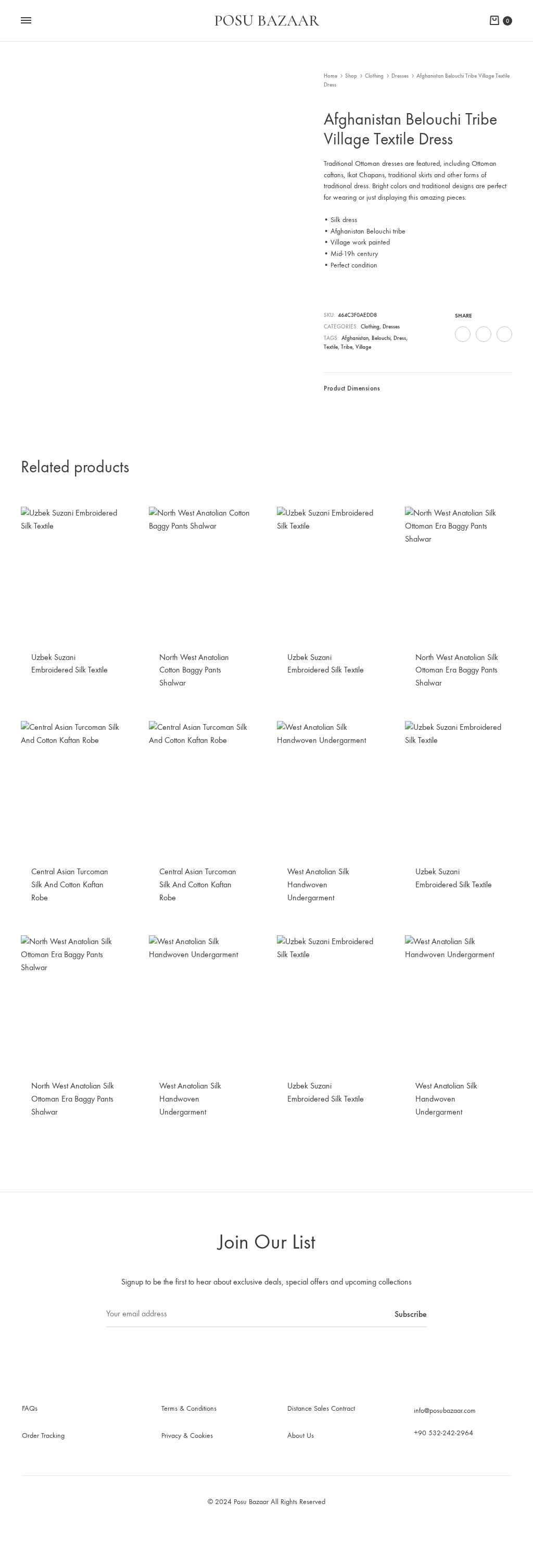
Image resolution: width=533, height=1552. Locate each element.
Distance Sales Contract (321, 1408)
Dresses (400, 75)
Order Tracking (43, 1435)
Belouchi (381, 338)
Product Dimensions (352, 388)
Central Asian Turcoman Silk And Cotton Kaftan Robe (69, 884)
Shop (351, 75)
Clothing (374, 75)
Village (363, 347)
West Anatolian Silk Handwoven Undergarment (318, 884)
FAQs (29, 1408)
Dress (400, 338)
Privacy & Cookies (187, 1435)
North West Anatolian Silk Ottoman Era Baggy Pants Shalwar (456, 670)
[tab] (352, 391)
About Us (300, 1435)
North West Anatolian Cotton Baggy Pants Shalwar (194, 670)
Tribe (346, 347)
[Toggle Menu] (26, 21)
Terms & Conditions (189, 1408)
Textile (331, 347)
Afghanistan (355, 338)
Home (330, 75)
